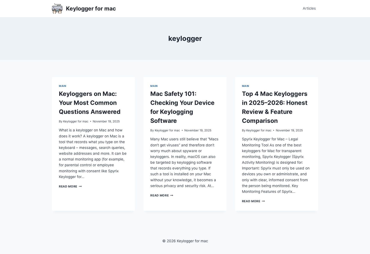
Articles (309, 8)
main (62, 86)
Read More (70, 186)
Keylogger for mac (75, 121)
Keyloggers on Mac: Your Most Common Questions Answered (90, 102)
